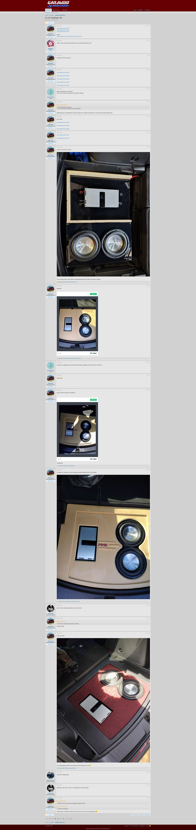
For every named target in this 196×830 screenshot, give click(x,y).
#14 (149, 469)
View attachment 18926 (63, 79)
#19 (149, 785)
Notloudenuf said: (62, 806)
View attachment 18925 (63, 75)
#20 (149, 798)
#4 (149, 70)
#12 (149, 375)
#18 (149, 772)
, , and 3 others (69, 601)
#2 (149, 40)
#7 (149, 116)
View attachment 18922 (63, 36)
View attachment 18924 (63, 72)
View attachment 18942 (63, 122)
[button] (60, 10)
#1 (149, 25)
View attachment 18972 (63, 138)
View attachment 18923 (75, 36)
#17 (149, 633)
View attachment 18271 (63, 28)
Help (147, 825)
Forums (48, 10)
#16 (149, 618)
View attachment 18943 (63, 125)
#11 (149, 362)
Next (51, 22)
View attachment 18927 (63, 82)
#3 (149, 55)
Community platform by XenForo (98, 828)
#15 (149, 605)
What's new (56, 10)
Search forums (54, 12)
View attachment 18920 (63, 30)
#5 (149, 89)
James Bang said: (61, 105)
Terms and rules (134, 825)
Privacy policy (142, 825)
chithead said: (61, 621)
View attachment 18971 (63, 135)
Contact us (126, 825)
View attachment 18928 (63, 85)
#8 (149, 132)
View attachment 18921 (63, 31)
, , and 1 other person (70, 358)
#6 (149, 101)
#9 (149, 147)
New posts (47, 12)
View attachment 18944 (63, 129)
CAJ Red (48, 825)
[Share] (147, 26)
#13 (149, 390)
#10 (149, 285)
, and (68, 282)
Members (64, 10)
